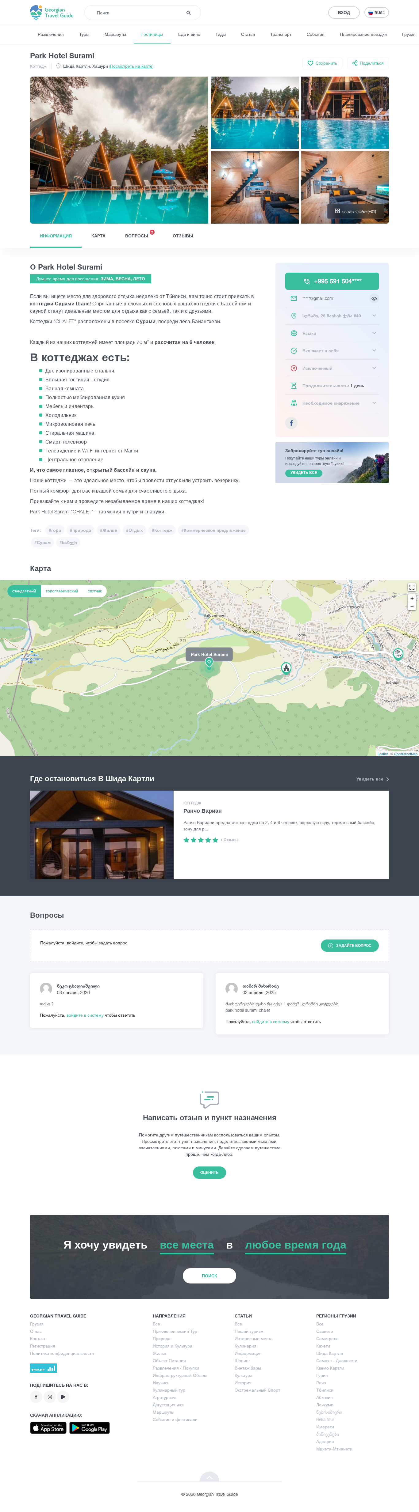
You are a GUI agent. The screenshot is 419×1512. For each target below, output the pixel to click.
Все (156, 1323)
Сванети (324, 1331)
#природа (80, 530)
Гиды (221, 34)
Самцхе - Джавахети (336, 1360)
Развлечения (51, 34)
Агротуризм (164, 1397)
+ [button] (412, 598)
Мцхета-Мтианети (334, 1448)
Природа (162, 1338)
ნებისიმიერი (329, 1412)
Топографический (62, 591)
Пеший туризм (249, 1331)
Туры (84, 34)
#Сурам (42, 542)
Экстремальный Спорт (257, 1390)
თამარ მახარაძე (261, 985)
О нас (36, 1331)
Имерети (325, 1426)
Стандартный (24, 591)
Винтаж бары (248, 1367)
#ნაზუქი (68, 542)
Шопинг (242, 1360)
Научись (161, 1382)
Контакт (37, 1338)
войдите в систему (86, 1015)
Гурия (322, 1375)
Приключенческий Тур (175, 1331)
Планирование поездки (363, 34)
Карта (98, 235)
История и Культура (172, 1345)
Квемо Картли (330, 1367)
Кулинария (245, 1345)
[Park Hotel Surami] (209, 667)
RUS (379, 12)
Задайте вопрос (353, 945)
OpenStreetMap (405, 753)
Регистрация (42, 1345)
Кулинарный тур (169, 1390)
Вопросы (139, 234)
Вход (344, 12)
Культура (243, 1375)
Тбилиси (324, 1390)
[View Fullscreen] (412, 587)
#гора (55, 530)
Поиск (209, 1275)
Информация (56, 235)
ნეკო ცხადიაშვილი (78, 985)
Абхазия (324, 1397)
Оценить (209, 1172)
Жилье (159, 1353)
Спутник (95, 591)
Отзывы (183, 235)
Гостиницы (152, 34)
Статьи (248, 34)
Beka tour (325, 1419)
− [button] (412, 606)
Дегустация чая (168, 1404)
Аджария (325, 1441)
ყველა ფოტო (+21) (359, 211)
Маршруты (115, 34)
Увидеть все (370, 778)
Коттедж (38, 66)
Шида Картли (329, 1353)
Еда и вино (189, 34)
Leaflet (383, 753)
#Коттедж (162, 530)
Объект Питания (169, 1360)
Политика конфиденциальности (62, 1353)
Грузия (37, 1323)
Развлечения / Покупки (176, 1367)
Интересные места (254, 1338)
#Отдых (134, 530)
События (316, 34)
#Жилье (108, 530)
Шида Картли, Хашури (108, 66)
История (243, 1382)
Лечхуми (324, 1404)
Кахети (323, 1345)
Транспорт (280, 34)
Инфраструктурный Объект (180, 1375)
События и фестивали (175, 1419)
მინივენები (327, 1434)
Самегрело (327, 1338)
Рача (321, 1382)
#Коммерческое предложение (213, 530)
